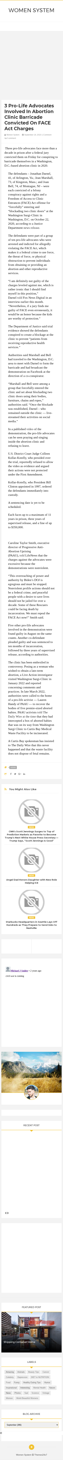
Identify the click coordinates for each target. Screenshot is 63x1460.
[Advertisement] (31, 66)
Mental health (39, 1388)
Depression (22, 1377)
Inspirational (11, 1388)
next (8, 1213)
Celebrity (10, 1377)
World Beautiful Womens (27, 1398)
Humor (47, 1382)
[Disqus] (31, 1004)
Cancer (46, 1372)
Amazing (10, 1372)
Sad (26, 1393)
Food (8, 1382)
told (19, 297)
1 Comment (46, 135)
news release (31, 227)
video (29, 429)
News (13, 767)
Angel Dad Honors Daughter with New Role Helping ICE (31, 881)
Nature (52, 1388)
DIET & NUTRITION (40, 1377)
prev (5, 1213)
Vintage (46, 1393)
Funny (17, 1382)
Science (35, 1393)
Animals (21, 1372)
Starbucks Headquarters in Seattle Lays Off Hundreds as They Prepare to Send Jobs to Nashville (31, 925)
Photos (18, 1393)
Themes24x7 (40, 1455)
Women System (31, 10)
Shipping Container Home (19, 1342)
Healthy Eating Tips (32, 1382)
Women (9, 1398)
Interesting (25, 1388)
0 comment (11, 138)
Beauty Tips (33, 1372)
